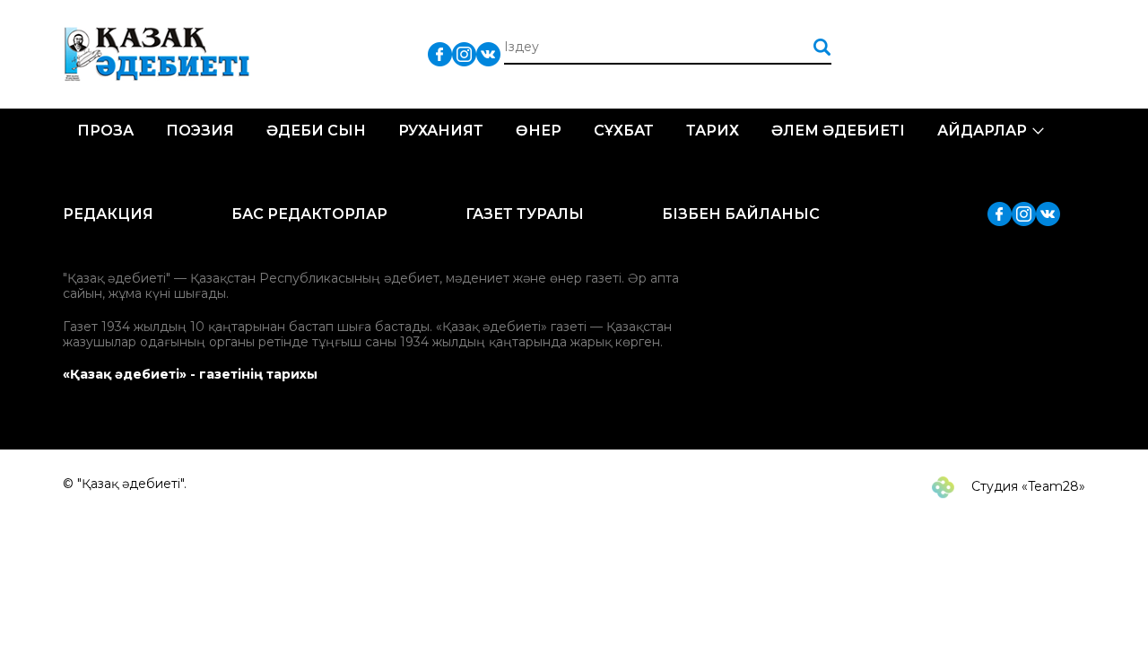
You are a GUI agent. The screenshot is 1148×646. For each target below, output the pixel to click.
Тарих (712, 130)
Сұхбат (624, 130)
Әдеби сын (316, 130)
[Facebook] (440, 53)
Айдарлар (982, 130)
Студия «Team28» (1026, 486)
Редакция (108, 214)
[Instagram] (464, 53)
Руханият (440, 130)
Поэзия (200, 130)
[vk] (488, 53)
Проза (105, 130)
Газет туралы (524, 214)
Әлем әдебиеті (838, 130)
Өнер (538, 130)
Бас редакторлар (309, 214)
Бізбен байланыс (741, 214)
